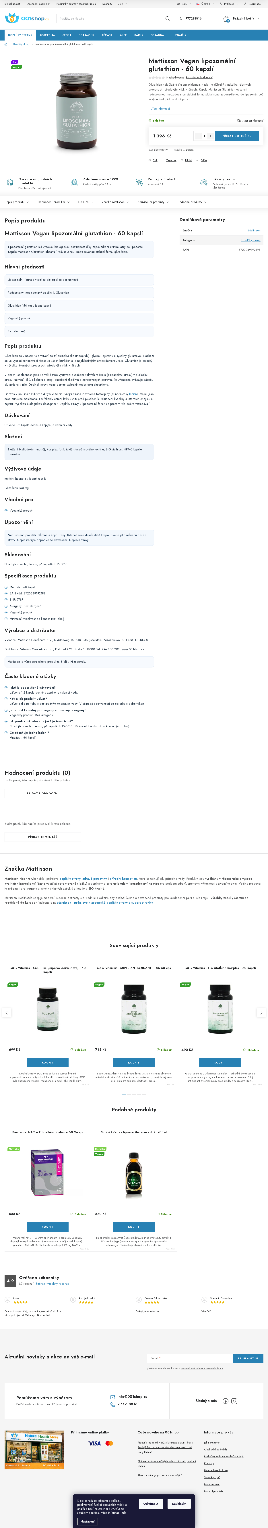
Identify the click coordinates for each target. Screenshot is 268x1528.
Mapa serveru (212, 1484)
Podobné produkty (190, 202)
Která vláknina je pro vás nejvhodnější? (160, 1475)
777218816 (193, 18)
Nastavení (88, 1521)
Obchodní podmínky (38, 4)
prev (6, 1012)
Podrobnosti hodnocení (199, 77)
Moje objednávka (214, 1491)
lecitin (133, 394)
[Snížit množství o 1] (198, 136)
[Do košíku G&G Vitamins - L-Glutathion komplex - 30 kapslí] (220, 1062)
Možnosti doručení (253, 120)
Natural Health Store (216, 1470)
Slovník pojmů (212, 1477)
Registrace (255, 4)
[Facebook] (225, 1401)
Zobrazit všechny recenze (52, 1284)
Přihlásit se (248, 1358)
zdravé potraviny (94, 879)
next (261, 1012)
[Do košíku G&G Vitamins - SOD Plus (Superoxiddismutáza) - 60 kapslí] (48, 1062)
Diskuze (83, 202)
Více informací (160, 109)
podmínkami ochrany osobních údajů (202, 1368)
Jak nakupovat (12, 4)
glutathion (98, 233)
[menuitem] (20, 35)
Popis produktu (14, 202)
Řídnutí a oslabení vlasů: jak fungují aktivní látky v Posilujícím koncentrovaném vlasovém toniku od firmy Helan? (165, 1447)
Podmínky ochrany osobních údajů (76, 4)
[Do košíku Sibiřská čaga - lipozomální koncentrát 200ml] (134, 1227)
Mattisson (188, 150)
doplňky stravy (69, 879)
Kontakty (107, 4)
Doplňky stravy (251, 240)
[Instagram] (234, 1401)
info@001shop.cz (133, 1396)
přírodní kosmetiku (123, 879)
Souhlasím (179, 1504)
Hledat (168, 18)
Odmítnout (150, 1504)
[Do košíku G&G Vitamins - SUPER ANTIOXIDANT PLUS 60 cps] (134, 1062)
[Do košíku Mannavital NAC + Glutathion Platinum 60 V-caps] (48, 1227)
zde (123, 1513)
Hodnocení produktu (51, 202)
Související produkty (151, 202)
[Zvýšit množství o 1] (210, 136)
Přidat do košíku (237, 136)
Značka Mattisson (113, 202)
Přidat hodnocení (43, 793)
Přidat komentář (43, 837)
